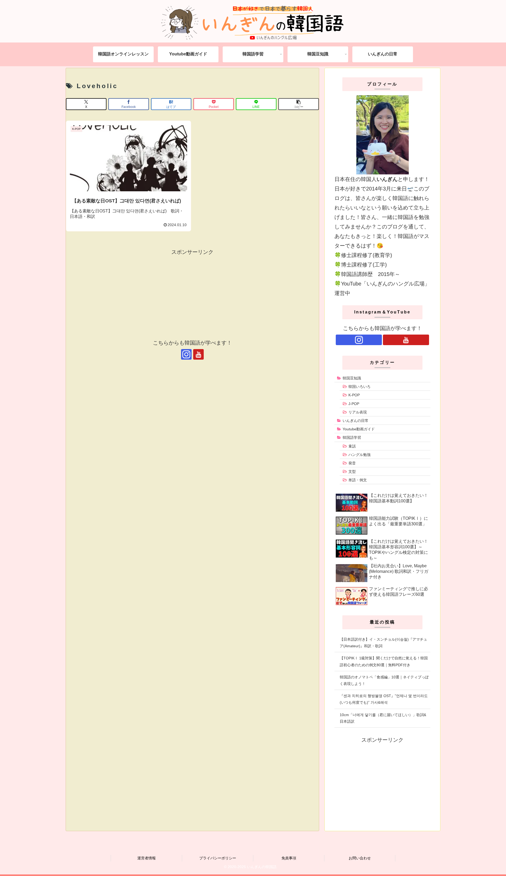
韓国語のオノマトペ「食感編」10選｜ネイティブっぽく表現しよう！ (384, 680)
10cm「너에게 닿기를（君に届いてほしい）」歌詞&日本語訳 (383, 718)
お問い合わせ (360, 858)
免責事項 (288, 858)
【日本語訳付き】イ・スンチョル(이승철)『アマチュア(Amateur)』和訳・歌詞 (383, 642)
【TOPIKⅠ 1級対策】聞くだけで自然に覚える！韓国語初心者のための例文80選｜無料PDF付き (384, 661)
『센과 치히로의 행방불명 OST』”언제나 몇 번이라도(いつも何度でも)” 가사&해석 (384, 699)
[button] (298, 104)
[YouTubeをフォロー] (198, 354)
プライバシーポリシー (217, 858)
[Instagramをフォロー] (186, 354)
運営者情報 (146, 858)
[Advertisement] (192, 294)
